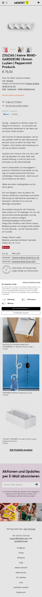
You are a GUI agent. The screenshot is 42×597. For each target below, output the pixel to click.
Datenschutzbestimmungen (31, 282)
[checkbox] (4, 300)
